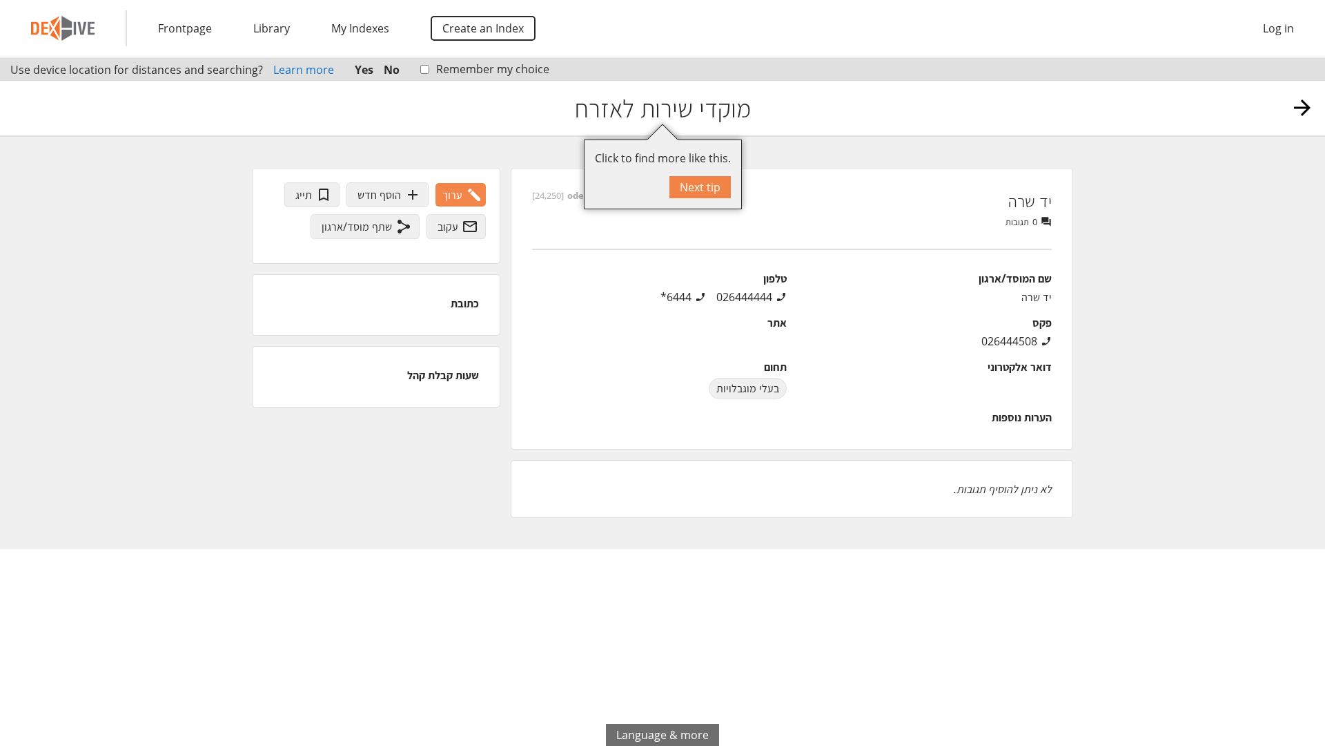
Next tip (700, 187)
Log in (1278, 28)
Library (271, 28)
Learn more (303, 69)
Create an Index (483, 28)
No (392, 69)
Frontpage (185, 28)
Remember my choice (492, 69)
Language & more (662, 735)
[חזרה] (1302, 107)
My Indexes (360, 28)
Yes (364, 69)
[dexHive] (63, 28)
